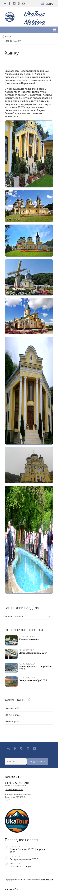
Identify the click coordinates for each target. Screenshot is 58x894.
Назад (8, 36)
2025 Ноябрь (12, 714)
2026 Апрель (12, 721)
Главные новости (14, 616)
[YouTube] (34, 748)
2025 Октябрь (13, 708)
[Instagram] (21, 748)
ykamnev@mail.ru (14, 789)
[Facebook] (14, 748)
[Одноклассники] (28, 748)
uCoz (15, 889)
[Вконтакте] (8, 748)
